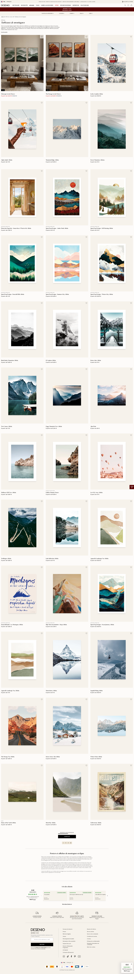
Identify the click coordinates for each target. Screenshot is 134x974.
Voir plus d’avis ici (67, 904)
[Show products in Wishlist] (128, 5)
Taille (81, 13)
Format (71, 13)
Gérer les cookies (91, 947)
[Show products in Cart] (131, 5)
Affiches (31, 5)
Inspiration (76, 5)
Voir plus (67, 836)
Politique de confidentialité (93, 941)
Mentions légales (67, 934)
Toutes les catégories (47, 13)
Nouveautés (24, 5)
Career (64, 936)
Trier (90, 13)
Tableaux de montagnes (20, 16)
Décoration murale (65, 5)
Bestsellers (16, 5)
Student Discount (67, 943)
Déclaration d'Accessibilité (69, 941)
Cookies (89, 938)
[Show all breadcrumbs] (2, 17)
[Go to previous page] (63, 843)
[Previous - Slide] (41, 896)
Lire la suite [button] (4, 32)
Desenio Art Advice (91, 929)
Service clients (90, 931)
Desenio (71, 970)
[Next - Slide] (107, 896)
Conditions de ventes (92, 936)
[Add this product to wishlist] (42, 36)
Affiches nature (9, 16)
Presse (64, 931)
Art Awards (65, 950)
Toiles (37, 5)
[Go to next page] (71, 843)
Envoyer (42, 944)
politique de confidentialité (40, 947)
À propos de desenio (67, 929)
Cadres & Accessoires (47, 5)
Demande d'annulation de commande (93, 944)
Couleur (61, 13)
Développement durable (68, 938)
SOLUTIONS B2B (85, 5)
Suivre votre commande (92, 934)
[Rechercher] (125, 5)
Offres (57, 5)
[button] (127, 968)
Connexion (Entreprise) (68, 952)
